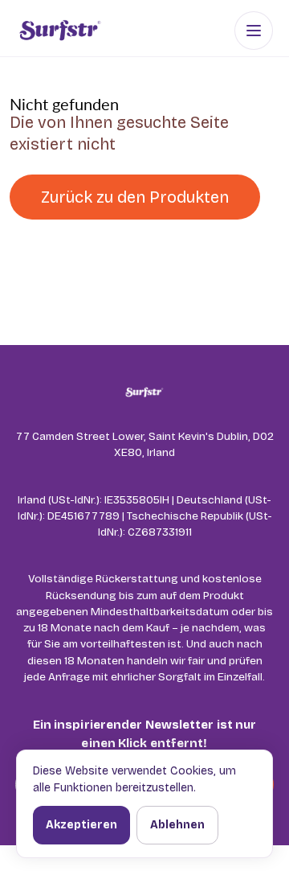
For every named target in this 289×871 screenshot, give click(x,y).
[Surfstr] (60, 30)
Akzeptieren (81, 825)
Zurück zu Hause (104, 243)
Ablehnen (177, 825)
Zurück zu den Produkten (135, 197)
